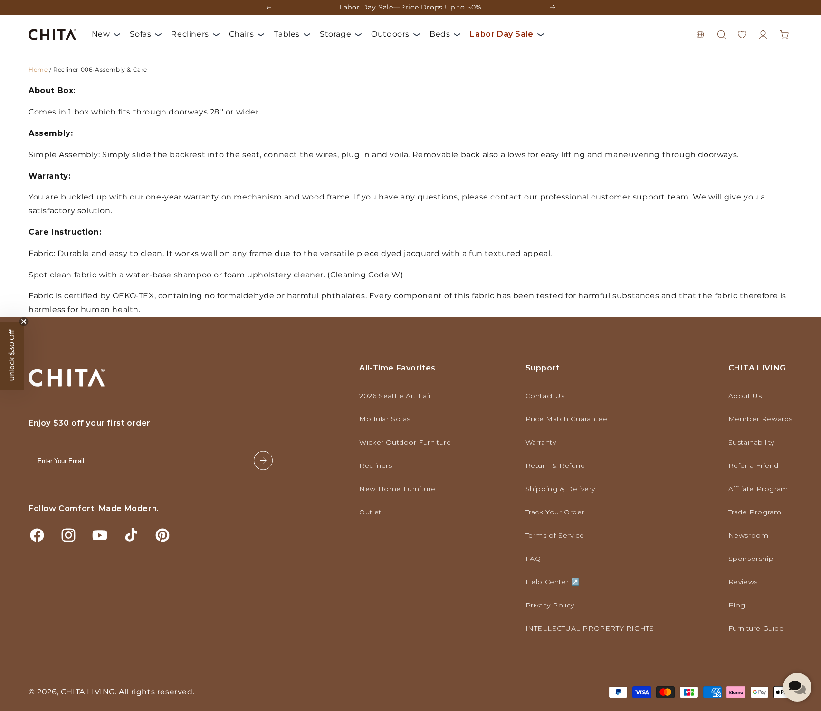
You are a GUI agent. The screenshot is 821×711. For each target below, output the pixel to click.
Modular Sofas (384, 419)
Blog (736, 605)
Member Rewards (760, 419)
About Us (745, 395)
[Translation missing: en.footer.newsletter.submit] (263, 461)
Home (38, 69)
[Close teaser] (24, 321)
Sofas (140, 33)
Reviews (743, 582)
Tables (287, 33)
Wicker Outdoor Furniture (405, 442)
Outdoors (390, 33)
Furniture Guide (756, 628)
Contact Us (545, 395)
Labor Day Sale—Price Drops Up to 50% (410, 7)
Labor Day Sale (501, 33)
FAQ (533, 558)
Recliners (190, 33)
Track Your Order (555, 512)
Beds (440, 33)
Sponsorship (751, 558)
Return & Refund (555, 465)
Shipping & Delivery (560, 488)
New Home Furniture (397, 488)
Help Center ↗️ (552, 582)
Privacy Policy (549, 605)
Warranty (540, 442)
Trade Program (755, 512)
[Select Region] (700, 34)
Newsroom (748, 535)
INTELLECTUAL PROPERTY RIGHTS (589, 628)
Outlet (370, 512)
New (101, 33)
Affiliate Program (758, 488)
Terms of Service (554, 535)
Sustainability (751, 442)
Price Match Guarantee (566, 419)
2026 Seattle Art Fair (395, 395)
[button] (721, 34)
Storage (335, 33)
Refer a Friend (753, 465)
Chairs (241, 33)
